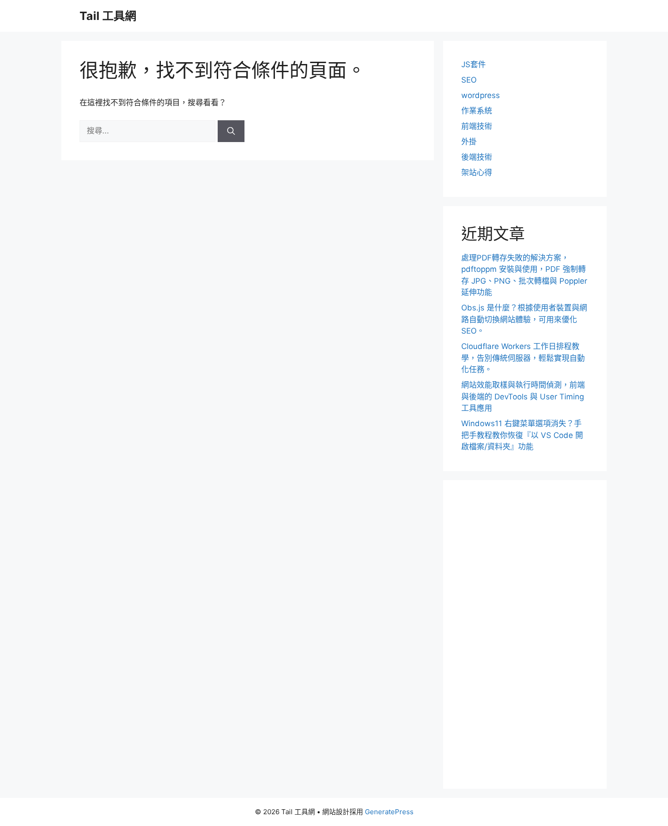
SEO (469, 79)
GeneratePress (389, 811)
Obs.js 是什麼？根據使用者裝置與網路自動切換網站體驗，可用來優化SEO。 (524, 319)
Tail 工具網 (108, 16)
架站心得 (476, 172)
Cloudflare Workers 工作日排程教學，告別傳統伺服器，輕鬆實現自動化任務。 (523, 358)
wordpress (480, 95)
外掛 (469, 141)
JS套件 (473, 64)
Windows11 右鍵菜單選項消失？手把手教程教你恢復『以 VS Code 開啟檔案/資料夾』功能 (522, 435)
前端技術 (476, 126)
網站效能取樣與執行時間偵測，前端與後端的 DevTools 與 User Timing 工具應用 (523, 396)
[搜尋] (231, 131)
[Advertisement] (524, 634)
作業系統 (476, 110)
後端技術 (476, 157)
